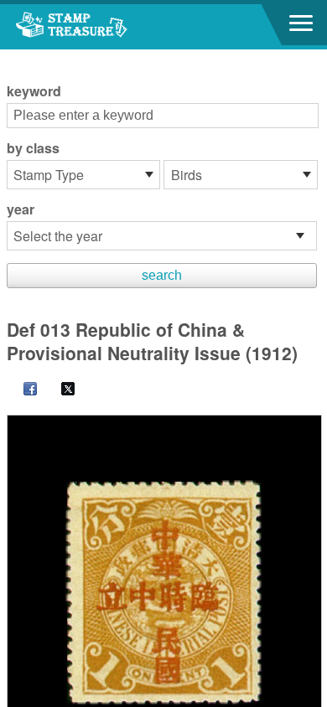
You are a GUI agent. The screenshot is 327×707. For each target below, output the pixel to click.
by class (33, 148)
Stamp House (105, 27)
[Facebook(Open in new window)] (22, 390)
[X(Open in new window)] (59, 390)
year (20, 209)
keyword (34, 91)
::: (12, 56)
